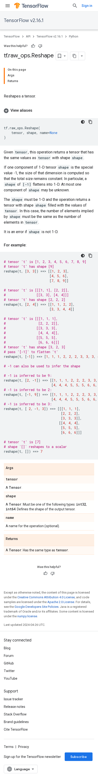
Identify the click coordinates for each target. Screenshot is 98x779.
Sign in (87, 6)
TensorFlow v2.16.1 (24, 20)
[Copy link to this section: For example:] (31, 245)
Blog (7, 648)
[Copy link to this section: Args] (18, 468)
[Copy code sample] (90, 122)
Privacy (23, 747)
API (28, 36)
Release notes (14, 707)
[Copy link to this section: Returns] (22, 539)
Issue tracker (13, 699)
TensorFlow (12, 36)
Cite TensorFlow (16, 729)
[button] (49, 110)
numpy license (27, 616)
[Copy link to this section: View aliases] (37, 110)
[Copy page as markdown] (74, 56)
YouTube (10, 678)
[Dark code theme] (83, 122)
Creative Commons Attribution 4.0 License (46, 597)
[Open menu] (7, 5)
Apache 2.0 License (60, 602)
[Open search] (75, 6)
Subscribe (78, 757)
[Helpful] (33, 46)
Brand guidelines (16, 722)
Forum (9, 656)
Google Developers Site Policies (37, 606)
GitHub (9, 663)
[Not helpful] (40, 46)
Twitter (9, 671)
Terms (9, 747)
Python (73, 36)
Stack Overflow (15, 714)
